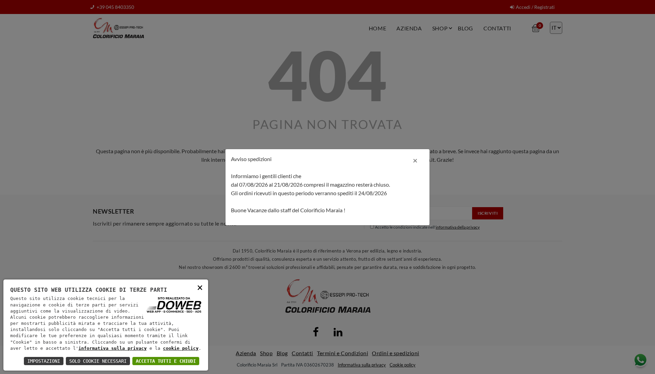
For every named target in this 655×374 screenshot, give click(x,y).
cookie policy (181, 348)
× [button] (200, 287)
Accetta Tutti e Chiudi (166, 361)
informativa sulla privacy (112, 348)
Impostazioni (43, 361)
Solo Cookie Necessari (98, 361)
